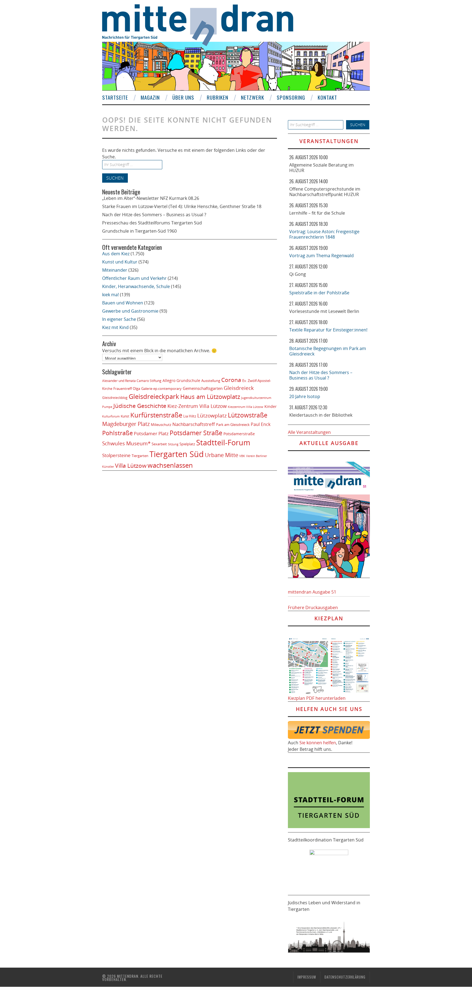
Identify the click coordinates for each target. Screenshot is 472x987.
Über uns (183, 97)
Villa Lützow (130, 465)
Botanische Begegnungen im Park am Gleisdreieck (327, 351)
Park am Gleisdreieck (233, 424)
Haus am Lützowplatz (210, 397)
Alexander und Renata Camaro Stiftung (131, 380)
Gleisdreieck (239, 387)
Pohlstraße (117, 433)
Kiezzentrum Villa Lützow (245, 407)
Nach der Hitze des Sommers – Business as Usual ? (154, 215)
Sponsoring (291, 97)
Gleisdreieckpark (154, 396)
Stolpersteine (116, 455)
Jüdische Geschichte (139, 406)
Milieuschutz (161, 424)
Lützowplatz (212, 415)
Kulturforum (111, 416)
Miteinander (114, 270)
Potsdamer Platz (151, 433)
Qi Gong (297, 274)
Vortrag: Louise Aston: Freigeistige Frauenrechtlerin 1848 (324, 234)
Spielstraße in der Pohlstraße (319, 293)
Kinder (270, 406)
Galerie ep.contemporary (161, 388)
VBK (242, 456)
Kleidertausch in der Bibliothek (320, 415)
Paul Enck (260, 424)
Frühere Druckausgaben (313, 607)
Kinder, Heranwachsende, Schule (136, 286)
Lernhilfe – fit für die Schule (317, 213)
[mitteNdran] (202, 24)
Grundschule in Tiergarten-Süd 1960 (139, 231)
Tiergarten (140, 455)
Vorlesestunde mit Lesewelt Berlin (324, 311)
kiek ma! (110, 295)
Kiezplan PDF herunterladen (317, 698)
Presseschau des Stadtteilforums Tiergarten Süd (152, 223)
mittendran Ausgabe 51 (312, 592)
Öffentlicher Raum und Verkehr (134, 278)
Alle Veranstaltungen (309, 432)
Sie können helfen (317, 743)
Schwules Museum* (126, 443)
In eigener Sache (119, 319)
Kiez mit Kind (115, 327)
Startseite (115, 97)
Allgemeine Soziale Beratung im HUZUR (321, 167)
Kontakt (327, 97)
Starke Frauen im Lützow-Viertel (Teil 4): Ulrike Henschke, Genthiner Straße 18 (181, 206)
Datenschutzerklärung (344, 977)
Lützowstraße (247, 415)
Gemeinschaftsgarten (203, 388)
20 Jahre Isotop (304, 396)
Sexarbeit (159, 443)
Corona (231, 380)
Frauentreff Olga (126, 388)
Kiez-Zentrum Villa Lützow (197, 406)
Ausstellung (210, 380)
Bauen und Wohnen (122, 303)
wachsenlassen (170, 465)
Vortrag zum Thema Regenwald (321, 256)
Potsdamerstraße (239, 433)
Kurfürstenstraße (156, 414)
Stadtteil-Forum (223, 442)
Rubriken (217, 97)
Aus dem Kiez (115, 254)
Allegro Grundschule (181, 380)
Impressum (306, 977)
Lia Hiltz (189, 416)
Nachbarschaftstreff (193, 424)
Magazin (150, 97)
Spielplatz (187, 444)
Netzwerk (252, 97)
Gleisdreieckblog (115, 397)
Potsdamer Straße (196, 432)
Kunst (125, 416)
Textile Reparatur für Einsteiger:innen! (328, 330)
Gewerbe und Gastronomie (130, 311)
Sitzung (173, 444)
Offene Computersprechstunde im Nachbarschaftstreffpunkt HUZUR (324, 191)
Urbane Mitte (221, 455)
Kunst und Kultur (119, 262)
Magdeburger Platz (126, 424)
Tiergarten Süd (176, 454)
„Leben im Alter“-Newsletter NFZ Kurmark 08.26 (150, 198)
